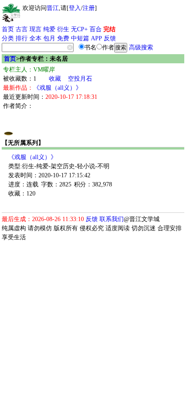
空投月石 (80, 78)
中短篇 (80, 38)
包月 (49, 38)
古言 (22, 29)
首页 (8, 29)
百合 (96, 29)
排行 (22, 38)
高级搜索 (141, 47)
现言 (35, 29)
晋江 (53, 8)
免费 (63, 38)
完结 (109, 29)
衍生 (63, 29)
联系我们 (111, 219)
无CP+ (79, 29)
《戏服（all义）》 (57, 88)
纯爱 (49, 29)
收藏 (55, 78)
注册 (89, 8)
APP (96, 38)
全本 (35, 38)
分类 (8, 38)
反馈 (110, 38)
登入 (75, 8)
